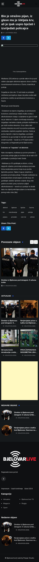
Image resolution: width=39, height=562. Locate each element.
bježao (23, 207)
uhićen (32, 217)
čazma (31, 207)
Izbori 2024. (28, 489)
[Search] (36, 4)
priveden (14, 217)
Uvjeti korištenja (17, 489)
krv (4, 212)
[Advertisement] (19, 380)
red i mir (23, 217)
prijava (5, 217)
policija (30, 212)
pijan (22, 212)
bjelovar (14, 207)
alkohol (5, 207)
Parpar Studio (28, 558)
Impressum (5, 489)
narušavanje (13, 212)
